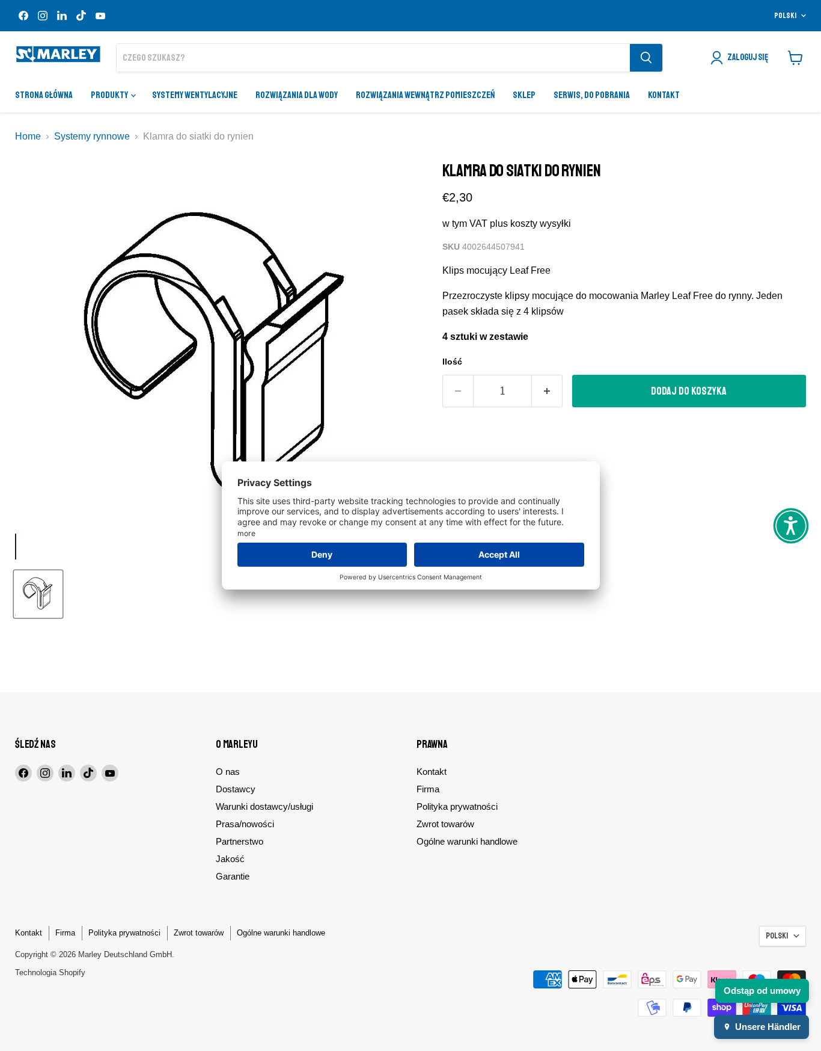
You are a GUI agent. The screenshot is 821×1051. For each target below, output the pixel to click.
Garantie (232, 876)
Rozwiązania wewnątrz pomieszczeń (425, 95)
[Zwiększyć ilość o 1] (547, 391)
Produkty (110, 95)
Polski (785, 15)
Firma (428, 789)
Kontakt (664, 95)
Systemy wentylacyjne (194, 95)
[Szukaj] (646, 58)
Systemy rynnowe (92, 136)
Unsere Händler (768, 1027)
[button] (791, 526)
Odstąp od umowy (762, 990)
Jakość (230, 859)
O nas (228, 771)
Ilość (452, 361)
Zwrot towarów (445, 824)
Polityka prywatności (457, 806)
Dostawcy (235, 789)
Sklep (524, 95)
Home (28, 136)
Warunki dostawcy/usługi (264, 806)
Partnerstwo (239, 841)
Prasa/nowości (245, 824)
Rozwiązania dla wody (296, 95)
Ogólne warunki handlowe (467, 841)
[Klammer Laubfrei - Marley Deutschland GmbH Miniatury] (38, 594)
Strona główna (44, 95)
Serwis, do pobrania (592, 95)
